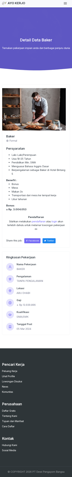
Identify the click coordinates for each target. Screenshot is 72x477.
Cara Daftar (8, 426)
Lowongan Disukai (12, 381)
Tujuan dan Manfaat (13, 421)
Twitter (50, 240)
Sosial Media (9, 450)
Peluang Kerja (9, 371)
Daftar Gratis (9, 410)
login (54, 221)
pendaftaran (39, 221)
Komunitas (7, 391)
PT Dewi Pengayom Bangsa (48, 471)
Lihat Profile (8, 376)
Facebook (33, 240)
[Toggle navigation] (65, 3)
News (5, 386)
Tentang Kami (9, 416)
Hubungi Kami (9, 445)
